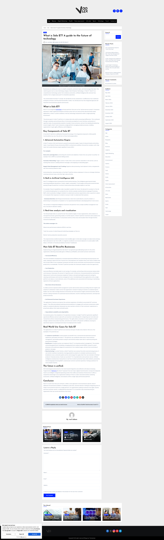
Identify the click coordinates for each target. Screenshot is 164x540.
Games (107, 173)
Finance (107, 167)
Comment (46, 453)
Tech (45, 32)
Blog (106, 143)
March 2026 (108, 99)
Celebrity (107, 150)
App (49, 21)
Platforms (54, 370)
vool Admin (49, 42)
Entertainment (109, 160)
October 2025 (108, 116)
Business (54, 21)
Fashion (107, 163)
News (106, 194)
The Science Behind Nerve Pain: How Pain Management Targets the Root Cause (112, 54)
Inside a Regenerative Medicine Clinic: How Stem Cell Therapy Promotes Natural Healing (113, 60)
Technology (101, 21)
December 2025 (109, 109)
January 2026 (108, 106)
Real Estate (108, 197)
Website (45, 485)
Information (108, 187)
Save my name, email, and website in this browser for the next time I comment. (64, 491)
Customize (8, 534)
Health (71, 21)
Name (45, 472)
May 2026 (107, 92)
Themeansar (92, 538)
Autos (106, 136)
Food (106, 170)
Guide (106, 177)
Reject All (21, 534)
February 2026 (109, 103)
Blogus (86, 538)
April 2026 (108, 96)
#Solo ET (66, 42)
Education (107, 156)
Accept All (34, 534)
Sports (94, 21)
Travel (107, 21)
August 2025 (108, 123)
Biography (107, 139)
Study (106, 204)
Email (45, 478)
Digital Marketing (62, 21)
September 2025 (109, 120)
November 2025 (109, 113)
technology (59, 109)
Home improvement (79, 21)
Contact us (113, 21)
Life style (88, 21)
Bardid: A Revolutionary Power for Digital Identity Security (71, 436)
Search (107, 32)
